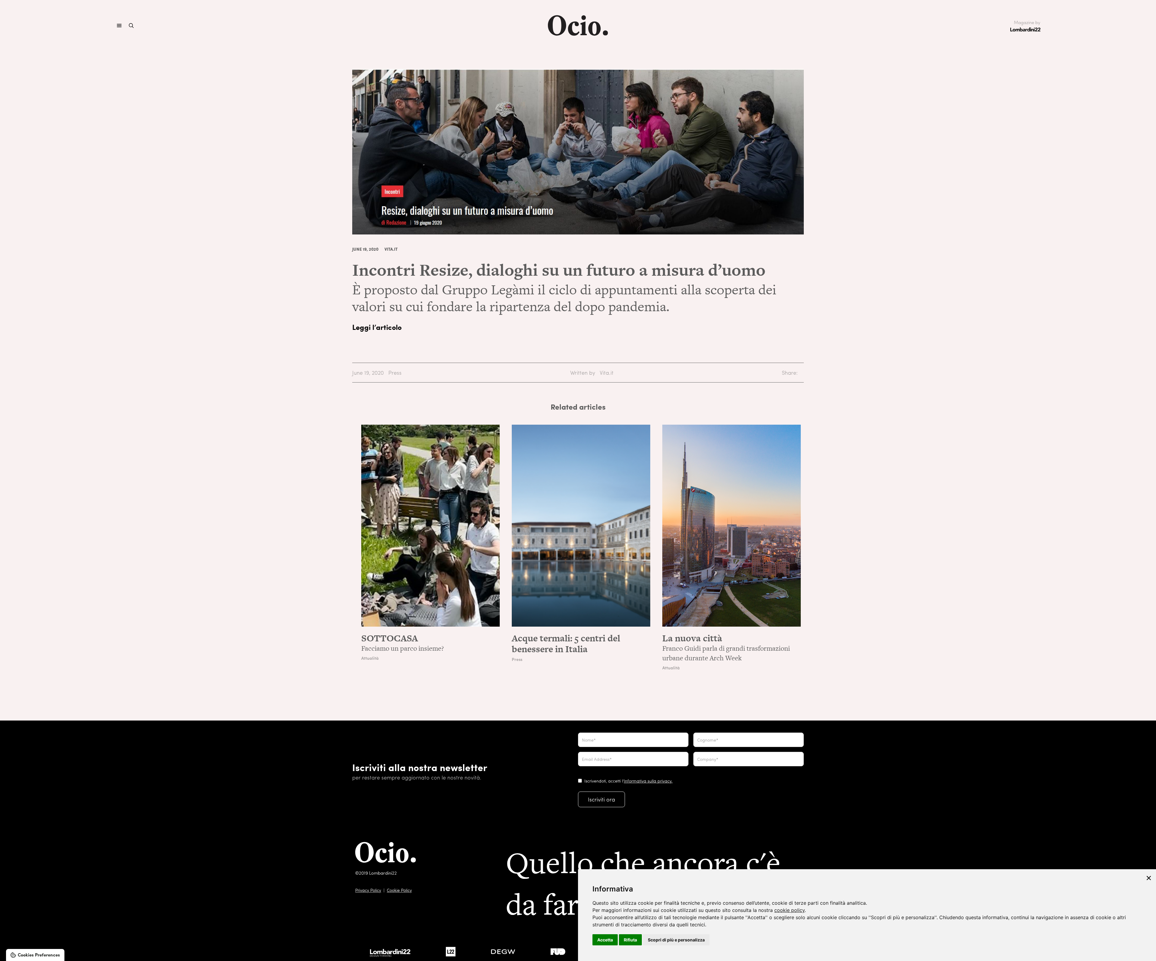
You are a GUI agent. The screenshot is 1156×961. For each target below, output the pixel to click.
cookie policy (789, 910)
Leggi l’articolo (377, 327)
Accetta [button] (605, 939)
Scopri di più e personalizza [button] (676, 939)
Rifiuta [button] (630, 939)
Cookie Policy (399, 890)
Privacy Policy (368, 890)
